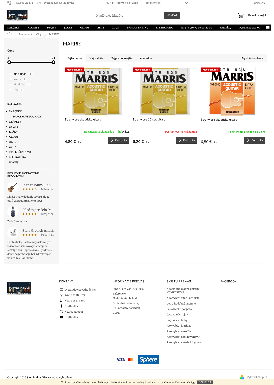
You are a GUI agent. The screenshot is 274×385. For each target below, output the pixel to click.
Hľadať (172, 15)
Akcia (20, 79)
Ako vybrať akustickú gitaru (184, 342)
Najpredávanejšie (121, 58)
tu (193, 381)
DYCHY (13, 126)
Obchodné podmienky (126, 303)
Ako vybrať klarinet (179, 325)
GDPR (116, 312)
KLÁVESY (15, 121)
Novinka (21, 84)
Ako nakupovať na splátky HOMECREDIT (183, 290)
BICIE (12, 141)
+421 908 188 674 (75, 295)
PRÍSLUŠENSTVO (20, 152)
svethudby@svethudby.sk (80, 289)
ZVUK (12, 147)
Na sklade (22, 74)
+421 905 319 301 (75, 300)
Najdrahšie (96, 58)
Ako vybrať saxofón (179, 331)
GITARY (14, 136)
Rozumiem (205, 382)
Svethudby (71, 306)
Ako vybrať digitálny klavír (183, 336)
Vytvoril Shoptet (257, 377)
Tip (18, 90)
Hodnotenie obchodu (125, 298)
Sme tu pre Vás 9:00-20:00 (122, 3)
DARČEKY (15, 111)
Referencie (152, 3)
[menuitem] (14, 28)
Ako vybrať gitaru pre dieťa (183, 298)
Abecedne (146, 58)
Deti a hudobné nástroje (181, 303)
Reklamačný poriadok (126, 308)
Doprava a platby (177, 320)
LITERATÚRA (17, 157)
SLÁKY (13, 131)
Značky (13, 162)
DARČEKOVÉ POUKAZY (27, 116)
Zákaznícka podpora (179, 309)
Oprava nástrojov (177, 314)
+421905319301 (74, 311)
